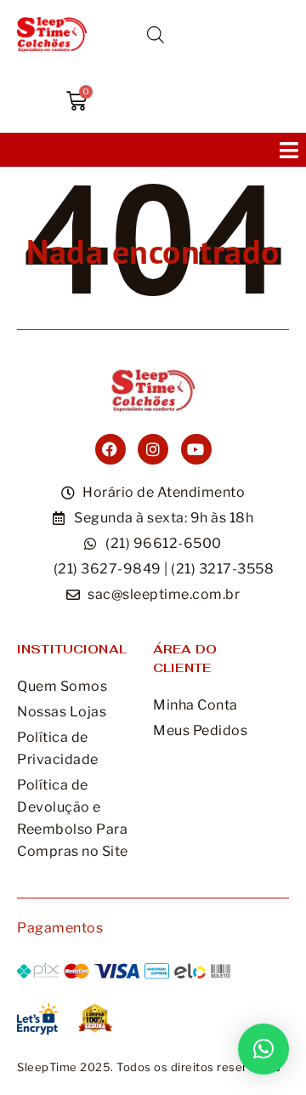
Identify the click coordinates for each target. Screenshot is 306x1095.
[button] (289, 150)
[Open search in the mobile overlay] (155, 34)
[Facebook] (110, 449)
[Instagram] (153, 449)
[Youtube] (196, 449)
